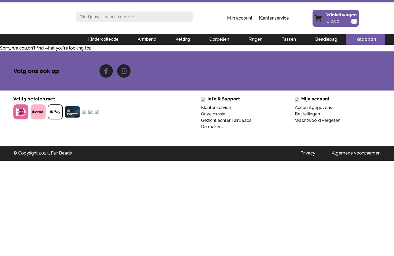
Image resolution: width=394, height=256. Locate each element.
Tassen (289, 39)
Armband (147, 39)
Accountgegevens (313, 107)
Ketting (183, 39)
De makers (212, 126)
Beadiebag (326, 39)
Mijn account (239, 18)
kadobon (366, 39)
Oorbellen (219, 39)
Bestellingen (307, 113)
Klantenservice (274, 18)
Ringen (255, 39)
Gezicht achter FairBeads (226, 120)
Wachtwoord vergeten (317, 120)
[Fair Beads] (40, 18)
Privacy (307, 153)
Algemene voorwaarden (356, 153)
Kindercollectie (103, 39)
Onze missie (213, 113)
